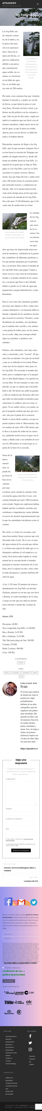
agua (7, 673)
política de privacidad (13, 974)
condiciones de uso (12, 971)
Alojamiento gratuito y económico (10, 1044)
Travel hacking (11, 1064)
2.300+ (33, 963)
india (35, 673)
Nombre (9, 809)
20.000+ (8, 963)
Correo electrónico (14, 819)
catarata (26, 673)
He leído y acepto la (19, 839)
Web (7, 829)
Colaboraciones (11, 1083)
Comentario (11, 779)
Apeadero (9, 3)
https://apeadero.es (29, 748)
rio (21, 676)
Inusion (34, 1107)
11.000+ (21, 963)
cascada (15, 673)
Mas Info (19, 994)
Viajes (21, 662)
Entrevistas (9, 1050)
